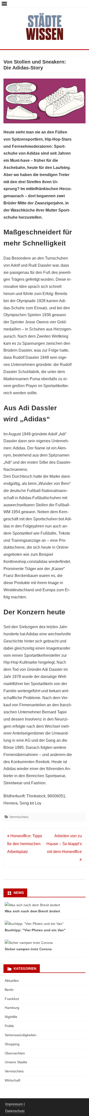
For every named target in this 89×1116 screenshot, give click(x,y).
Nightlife (11, 1017)
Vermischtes (18, 817)
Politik (9, 1026)
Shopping (12, 1044)
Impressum (14, 1104)
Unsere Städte (16, 1062)
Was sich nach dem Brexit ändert (32, 911)
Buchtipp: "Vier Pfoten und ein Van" (35, 930)
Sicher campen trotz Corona (28, 949)
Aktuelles (12, 981)
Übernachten (15, 1053)
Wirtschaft (12, 1080)
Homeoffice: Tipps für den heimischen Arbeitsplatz (24, 844)
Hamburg (12, 1008)
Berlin (9, 990)
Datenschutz (15, 1111)
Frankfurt (12, 999)
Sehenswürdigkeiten (20, 1035)
